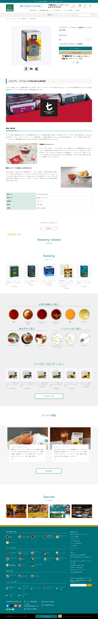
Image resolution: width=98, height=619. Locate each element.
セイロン (66, 14)
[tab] (26, 69)
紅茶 (11, 536)
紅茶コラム (73, 552)
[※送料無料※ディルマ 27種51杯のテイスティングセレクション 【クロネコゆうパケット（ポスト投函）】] (66, 271)
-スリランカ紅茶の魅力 (75, 543)
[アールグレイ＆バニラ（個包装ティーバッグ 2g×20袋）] (70, 374)
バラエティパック (38, 552)
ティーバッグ (38, 588)
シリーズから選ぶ (56, 10)
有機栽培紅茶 (13, 565)
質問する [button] (49, 228)
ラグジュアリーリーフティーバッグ (25, 588)
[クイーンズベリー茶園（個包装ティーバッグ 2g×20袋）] (27, 374)
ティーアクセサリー (38, 565)
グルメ (23, 559)
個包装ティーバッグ (13, 588)
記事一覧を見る (49, 470)
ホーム (7, 18)
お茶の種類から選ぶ (44, 10)
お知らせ (78, 10)
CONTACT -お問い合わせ (76, 567)
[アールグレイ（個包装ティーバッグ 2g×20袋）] (31, 271)
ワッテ (48, 552)
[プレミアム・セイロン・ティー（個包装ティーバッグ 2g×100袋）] (14, 271)
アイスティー (38, 576)
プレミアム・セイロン (50, 559)
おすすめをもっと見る (49, 396)
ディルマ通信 (73, 545)
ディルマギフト (13, 552)
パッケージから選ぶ (68, 10)
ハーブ (23, 565)
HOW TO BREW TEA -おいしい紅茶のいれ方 (80, 558)
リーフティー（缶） (25, 595)
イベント (72, 550)
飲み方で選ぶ (33, 10)
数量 (60, 39)
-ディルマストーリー (75, 538)
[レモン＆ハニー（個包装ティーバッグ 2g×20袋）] (85, 374)
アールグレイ (56, 14)
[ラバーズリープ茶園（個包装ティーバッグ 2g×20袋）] (12, 374)
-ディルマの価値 (74, 536)
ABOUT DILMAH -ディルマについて (79, 534)
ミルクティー (25, 576)
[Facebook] (73, 62)
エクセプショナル (13, 559)
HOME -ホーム (74, 532)
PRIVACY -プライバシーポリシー (78, 569)
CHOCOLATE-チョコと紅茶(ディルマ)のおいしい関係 (80, 562)
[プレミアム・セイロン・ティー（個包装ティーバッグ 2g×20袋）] (84, 271)
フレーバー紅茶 (25, 536)
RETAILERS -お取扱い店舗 (76, 565)
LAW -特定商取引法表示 (76, 572)
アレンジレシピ (74, 548)
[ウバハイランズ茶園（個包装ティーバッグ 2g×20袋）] (56, 374)
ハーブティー (13, 542)
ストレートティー (13, 576)
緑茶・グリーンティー (63, 536)
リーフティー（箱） (62, 588)
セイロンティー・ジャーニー (25, 552)
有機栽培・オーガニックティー (50, 536)
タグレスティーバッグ (50, 588)
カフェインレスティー (38, 536)
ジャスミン (62, 14)
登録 (89, 585)
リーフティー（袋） (13, 595)
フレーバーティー (38, 559)
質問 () (19, 234)
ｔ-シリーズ (62, 552)
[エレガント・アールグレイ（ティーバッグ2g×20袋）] (49, 271)
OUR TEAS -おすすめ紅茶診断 (77, 554)
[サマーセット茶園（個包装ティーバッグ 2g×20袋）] (41, 374)
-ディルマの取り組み (75, 541)
